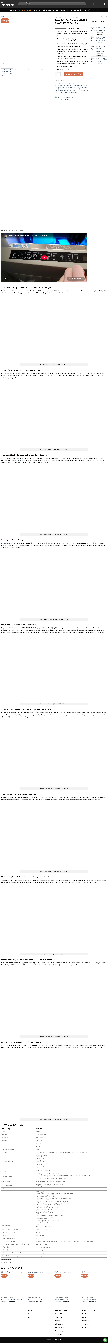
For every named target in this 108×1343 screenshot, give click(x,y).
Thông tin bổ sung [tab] (12, 230)
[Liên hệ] (105, 1340)
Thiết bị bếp (27, 10)
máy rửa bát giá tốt (59, 87)
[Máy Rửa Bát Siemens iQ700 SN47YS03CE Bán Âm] (54, 329)
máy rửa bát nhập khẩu (70, 87)
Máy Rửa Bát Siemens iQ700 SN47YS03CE (65, 89)
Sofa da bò (15, 10)
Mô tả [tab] (3, 230)
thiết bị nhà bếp (74, 92)
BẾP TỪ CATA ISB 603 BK (89, 1299)
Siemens (20, 460)
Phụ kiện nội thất (78, 10)
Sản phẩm (58, 17)
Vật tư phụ (93, 10)
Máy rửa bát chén (77, 17)
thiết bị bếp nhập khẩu (64, 92)
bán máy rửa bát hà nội (63, 85)
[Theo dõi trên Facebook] (12, 1317)
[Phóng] (3, 65)
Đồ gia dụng (48, 10)
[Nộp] (84, 3)
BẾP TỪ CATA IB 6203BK (35, 1299)
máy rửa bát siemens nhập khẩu (77, 91)
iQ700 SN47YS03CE (74, 85)
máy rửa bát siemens (82, 87)
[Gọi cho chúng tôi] (15, 1317)
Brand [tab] (22, 230)
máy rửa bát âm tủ (83, 85)
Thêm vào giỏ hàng (73, 74)
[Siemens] (68, 159)
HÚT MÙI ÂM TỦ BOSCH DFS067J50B (11, 1299)
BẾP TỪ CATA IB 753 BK (62, 1299)
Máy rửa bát (5, 543)
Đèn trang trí (62, 10)
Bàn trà (37, 10)
